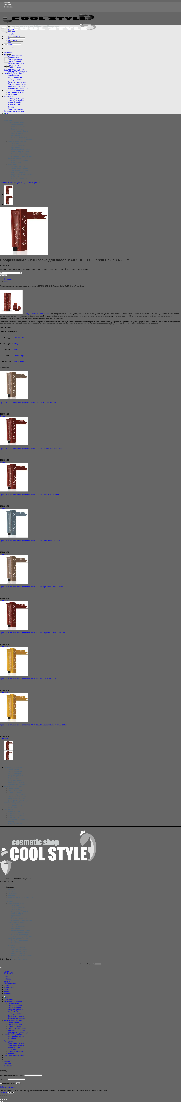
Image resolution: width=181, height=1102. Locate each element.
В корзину (3, 275)
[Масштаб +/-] (1, 1095)
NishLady (11, 32)
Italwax (10, 45)
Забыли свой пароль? (8, 1087)
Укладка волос (13, 57)
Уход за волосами (15, 59)
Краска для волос (30, 314)
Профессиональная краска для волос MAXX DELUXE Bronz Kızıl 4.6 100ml (29, 495)
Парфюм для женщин (16, 86)
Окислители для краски (17, 82)
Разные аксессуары (15, 109)
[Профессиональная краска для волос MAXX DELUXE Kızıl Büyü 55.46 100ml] (8, 194)
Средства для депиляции (14, 90)
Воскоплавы (12, 94)
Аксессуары (8, 96)
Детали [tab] (6, 281)
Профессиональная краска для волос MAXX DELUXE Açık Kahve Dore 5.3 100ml (32, 587)
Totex (10, 43)
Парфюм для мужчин (16, 69)
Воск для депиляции (16, 92)
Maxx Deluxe (12, 40)
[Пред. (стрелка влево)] (1, 1097)
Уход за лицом (13, 65)
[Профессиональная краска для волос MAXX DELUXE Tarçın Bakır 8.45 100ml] (8, 204)
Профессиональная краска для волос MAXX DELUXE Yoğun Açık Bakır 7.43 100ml (32, 633)
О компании (8, 7)
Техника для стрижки (16, 101)
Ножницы (11, 107)
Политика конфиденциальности (20, 897)
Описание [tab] (8, 279)
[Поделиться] (4, 1095)
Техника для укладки (16, 99)
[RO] (6, 113)
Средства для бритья (16, 63)
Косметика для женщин (13, 74)
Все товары (8, 53)
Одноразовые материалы (14, 111)
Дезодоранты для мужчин (18, 72)
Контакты (7, 3)
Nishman (11, 30)
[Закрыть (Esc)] (6, 1095)
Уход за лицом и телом (17, 84)
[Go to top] (1, 967)
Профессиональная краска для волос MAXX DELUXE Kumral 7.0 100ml (28, 679)
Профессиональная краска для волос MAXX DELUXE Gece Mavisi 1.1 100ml (30, 541)
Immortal (11, 34)
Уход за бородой (14, 61)
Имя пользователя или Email (12, 1075)
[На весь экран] (2, 1095)
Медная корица (20, 356)
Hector (10, 38)
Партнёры (11, 895)
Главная (3, 183)
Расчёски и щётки (14, 105)
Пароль (3, 1079)
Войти (18, 1083)
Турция (16, 344)
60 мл (16, 350)
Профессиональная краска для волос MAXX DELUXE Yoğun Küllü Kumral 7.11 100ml (33, 725)
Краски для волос (15, 67)
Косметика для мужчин (13, 55)
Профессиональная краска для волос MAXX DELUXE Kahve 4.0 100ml (28, 403)
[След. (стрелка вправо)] (2, 1097)
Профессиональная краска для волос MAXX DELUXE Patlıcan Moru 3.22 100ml (31, 449)
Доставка (7, 5)
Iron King (11, 47)
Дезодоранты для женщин (18, 88)
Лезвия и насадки (14, 103)
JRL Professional (14, 36)
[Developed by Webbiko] (95, 963)
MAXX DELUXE (43, 314)
